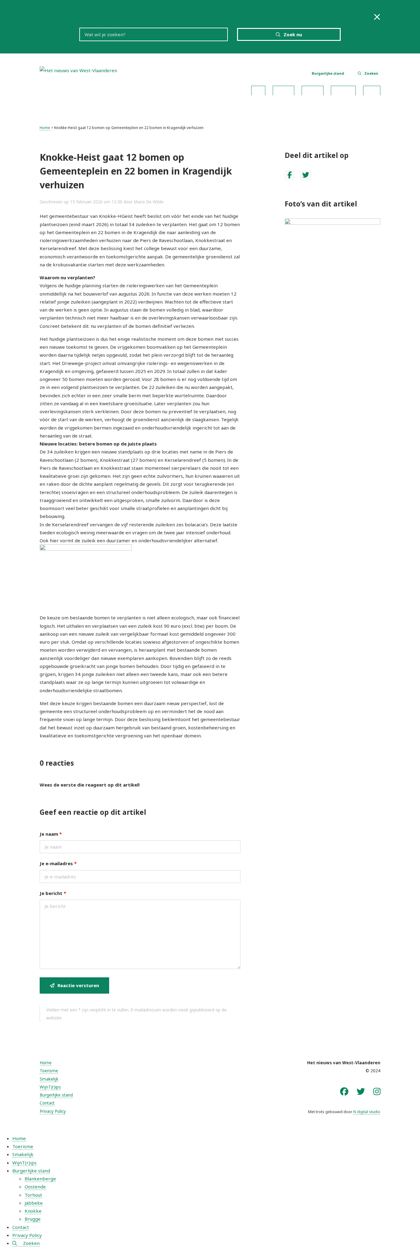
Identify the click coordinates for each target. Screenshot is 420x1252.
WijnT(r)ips (343, 89)
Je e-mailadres (58, 863)
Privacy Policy (53, 1111)
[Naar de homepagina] (78, 70)
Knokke (33, 1211)
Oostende (35, 1186)
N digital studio (366, 1111)
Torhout (33, 1195)
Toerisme (283, 89)
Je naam (51, 834)
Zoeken (371, 73)
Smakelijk (312, 89)
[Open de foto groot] (333, 235)
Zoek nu (292, 34)
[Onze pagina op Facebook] (344, 1091)
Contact (371, 89)
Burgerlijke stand (328, 73)
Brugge (33, 1219)
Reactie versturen (78, 985)
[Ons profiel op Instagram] (377, 1091)
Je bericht (53, 893)
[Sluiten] (377, 16)
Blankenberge (40, 1178)
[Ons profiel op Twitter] (361, 1091)
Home (258, 89)
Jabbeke (34, 1203)
